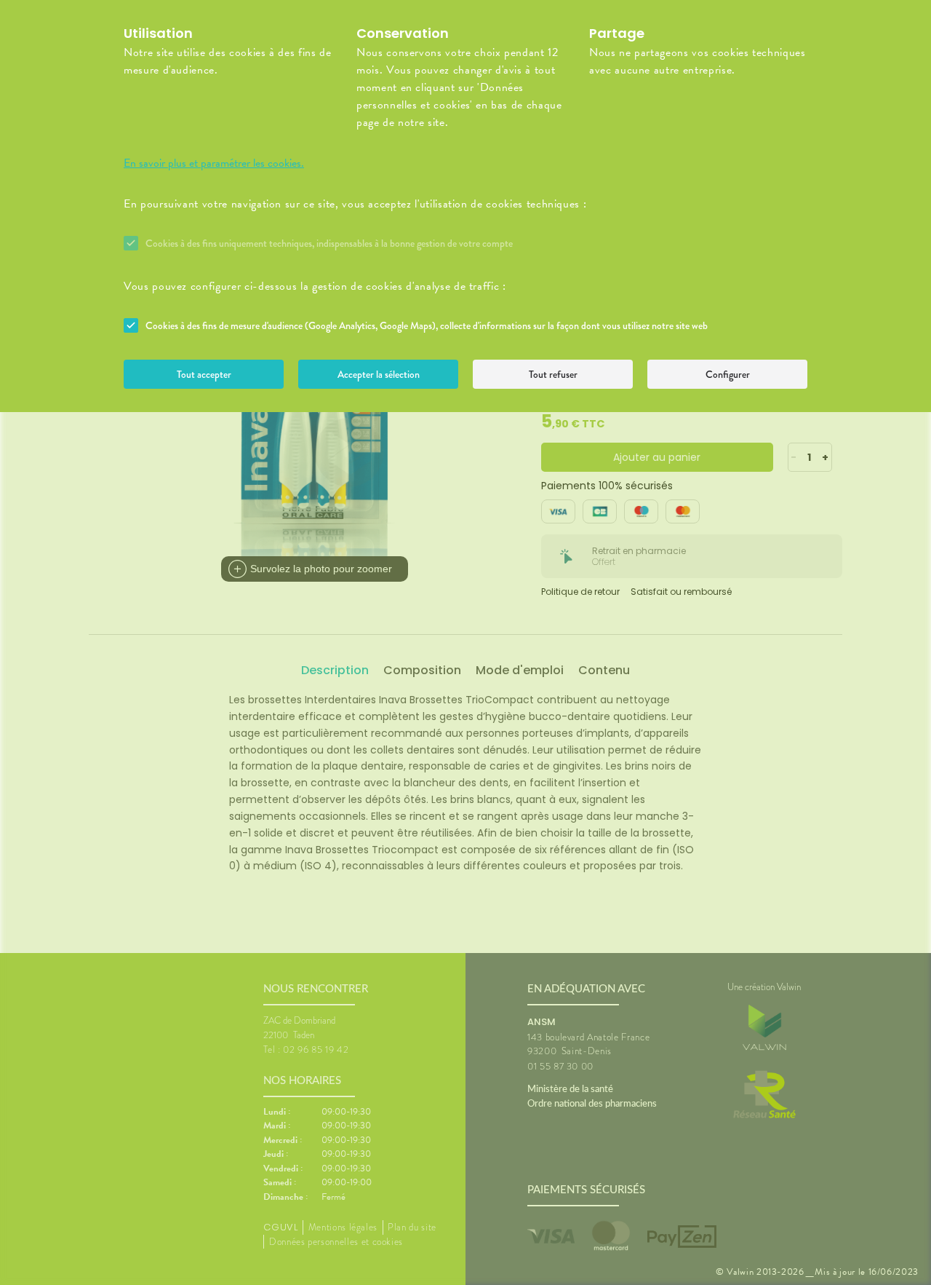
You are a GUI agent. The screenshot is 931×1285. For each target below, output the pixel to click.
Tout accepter (204, 374)
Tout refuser (553, 374)
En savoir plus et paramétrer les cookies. (214, 163)
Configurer (728, 374)
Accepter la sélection (378, 374)
